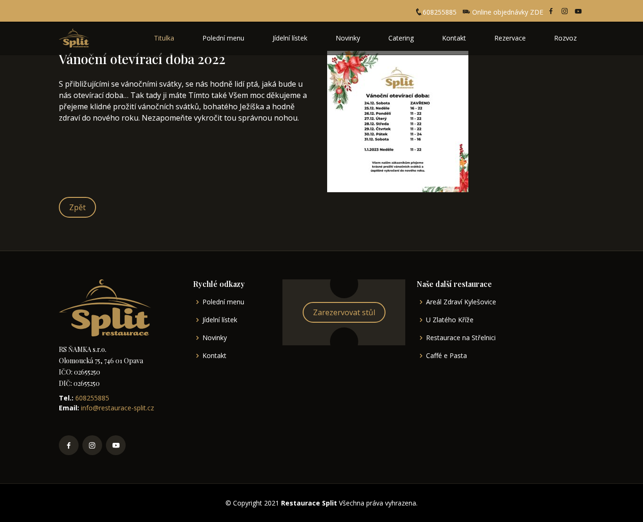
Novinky (348, 37)
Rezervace (510, 37)
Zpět (77, 207)
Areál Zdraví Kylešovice (461, 302)
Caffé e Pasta (446, 355)
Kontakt (454, 37)
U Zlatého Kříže (450, 320)
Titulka (164, 37)
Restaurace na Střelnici (461, 337)
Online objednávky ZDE (506, 12)
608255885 (440, 12)
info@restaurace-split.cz (116, 407)
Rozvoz (565, 37)
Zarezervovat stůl (344, 312)
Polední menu (223, 37)
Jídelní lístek (290, 37)
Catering (401, 37)
